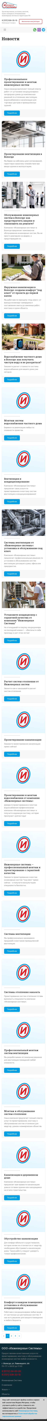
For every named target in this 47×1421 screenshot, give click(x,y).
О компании (7, 1385)
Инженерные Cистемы (12, 1380)
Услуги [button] (5, 1389)
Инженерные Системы (28, 1411)
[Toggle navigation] (5, 30)
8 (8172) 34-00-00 (11, 1371)
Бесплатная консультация (30, 21)
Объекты (5, 1394)
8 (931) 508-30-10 (9, 20)
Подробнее (12, 113)
